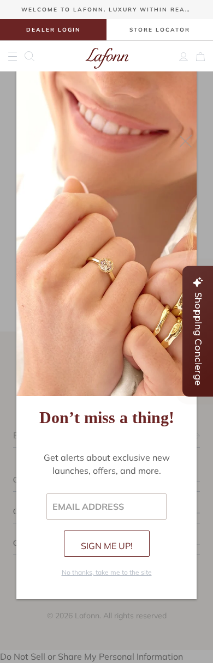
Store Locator (159, 29)
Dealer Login (53, 29)
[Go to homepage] (107, 56)
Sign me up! (107, 545)
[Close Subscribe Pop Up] (185, 141)
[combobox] (33, 56)
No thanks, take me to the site (107, 572)
